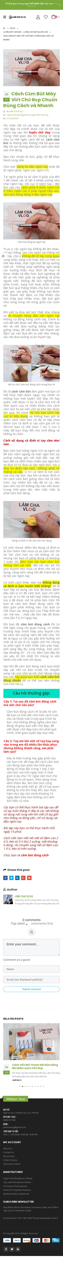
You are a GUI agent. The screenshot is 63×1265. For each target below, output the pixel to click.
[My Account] (38, 17)
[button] (20, 1079)
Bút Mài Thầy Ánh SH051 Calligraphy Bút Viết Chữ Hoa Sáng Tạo (36, 1066)
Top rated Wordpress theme (17, 1175)
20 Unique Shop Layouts (15, 1179)
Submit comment (31, 989)
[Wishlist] (45, 17)
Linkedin (18, 1242)
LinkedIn (17, 878)
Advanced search (11, 1156)
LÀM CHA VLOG (16, 111)
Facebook (5, 878)
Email (29, 878)
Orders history (10, 1152)
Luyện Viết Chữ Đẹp (39, 115)
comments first (42, 923)
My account (8, 1149)
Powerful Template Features (17, 1182)
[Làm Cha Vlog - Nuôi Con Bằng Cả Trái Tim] (17, 17)
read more (16, 1072)
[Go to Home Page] (4, 28)
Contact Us (8, 1145)
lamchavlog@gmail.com (14, 1120)
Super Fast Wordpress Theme (17, 1171)
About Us (7, 1141)
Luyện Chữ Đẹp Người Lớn (18, 115)
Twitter (11, 878)
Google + (23, 878)
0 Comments (12, 118)
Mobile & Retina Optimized (16, 1186)
